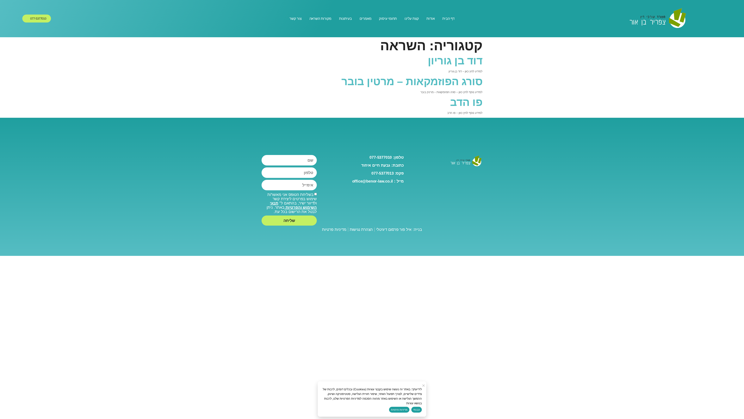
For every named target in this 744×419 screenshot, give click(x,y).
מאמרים (365, 19)
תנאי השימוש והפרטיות (293, 205)
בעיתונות (345, 19)
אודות (430, 19)
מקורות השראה (320, 19)
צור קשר (295, 19)
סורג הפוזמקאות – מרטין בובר (412, 81)
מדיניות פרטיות (399, 409)
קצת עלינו (412, 19)
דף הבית (448, 19)
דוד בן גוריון (455, 61)
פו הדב (466, 102)
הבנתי (416, 409)
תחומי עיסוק (388, 19)
